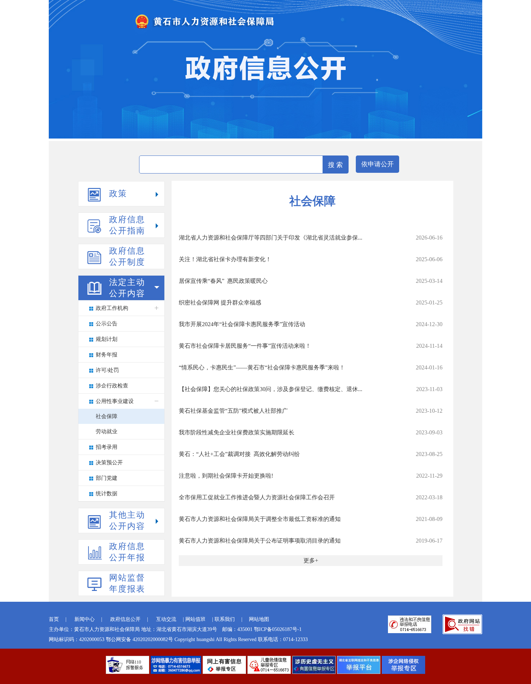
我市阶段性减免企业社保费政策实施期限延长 (236, 432)
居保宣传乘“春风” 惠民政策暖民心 (223, 281)
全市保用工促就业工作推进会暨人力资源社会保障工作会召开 (257, 497)
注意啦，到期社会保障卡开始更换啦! (226, 476)
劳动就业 (106, 431)
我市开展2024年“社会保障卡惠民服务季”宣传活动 (242, 324)
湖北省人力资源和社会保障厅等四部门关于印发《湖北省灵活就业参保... (270, 237)
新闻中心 (84, 619)
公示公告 (106, 323)
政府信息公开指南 (127, 225)
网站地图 (259, 619)
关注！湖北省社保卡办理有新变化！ (225, 259)
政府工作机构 (112, 308)
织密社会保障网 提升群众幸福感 (220, 302)
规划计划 (106, 339)
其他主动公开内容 (127, 520)
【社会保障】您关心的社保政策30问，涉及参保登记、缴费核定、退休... (270, 389)
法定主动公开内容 (127, 288)
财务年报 (106, 355)
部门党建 (106, 478)
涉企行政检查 (112, 386)
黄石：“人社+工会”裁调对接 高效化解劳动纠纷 (239, 454)
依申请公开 (377, 164)
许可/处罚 (107, 370)
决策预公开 (109, 462)
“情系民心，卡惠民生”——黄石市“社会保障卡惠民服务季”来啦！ (262, 367)
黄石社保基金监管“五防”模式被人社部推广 (233, 411)
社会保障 (106, 416)
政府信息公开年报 (127, 552)
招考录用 (106, 447)
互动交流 (166, 619)
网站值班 (195, 619)
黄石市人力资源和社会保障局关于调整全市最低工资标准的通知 (260, 519)
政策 (118, 193)
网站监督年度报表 (127, 583)
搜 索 (335, 164)
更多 (309, 560)
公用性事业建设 (115, 401)
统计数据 (106, 493)
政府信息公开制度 (127, 256)
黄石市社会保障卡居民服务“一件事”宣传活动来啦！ (245, 346)
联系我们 (225, 619)
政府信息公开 (125, 619)
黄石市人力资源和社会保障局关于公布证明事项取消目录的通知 (260, 541)
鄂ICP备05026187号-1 (278, 629)
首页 (54, 619)
